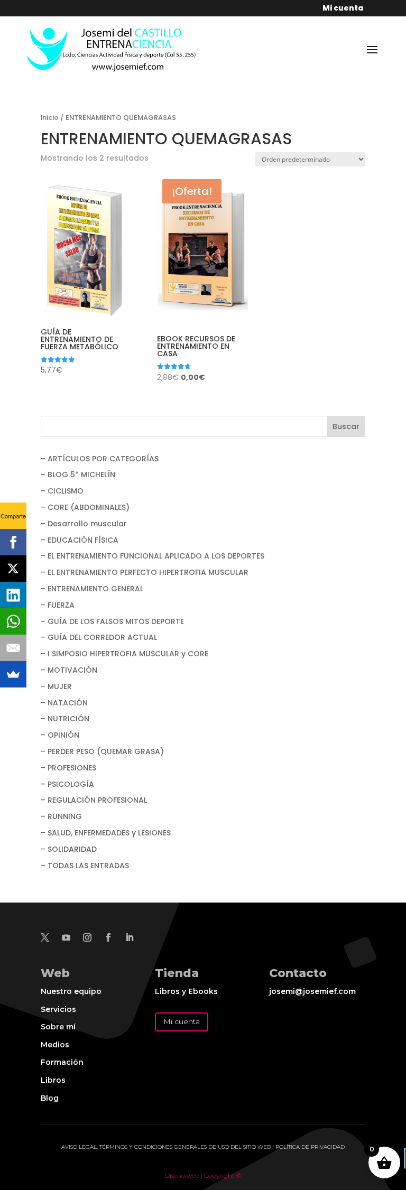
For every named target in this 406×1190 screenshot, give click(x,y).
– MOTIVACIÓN (69, 670)
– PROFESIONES (68, 768)
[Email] (13, 648)
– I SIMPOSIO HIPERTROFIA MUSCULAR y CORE (124, 653)
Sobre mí (58, 1026)
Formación (62, 1062)
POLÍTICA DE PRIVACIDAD (310, 1146)
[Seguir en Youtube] (66, 937)
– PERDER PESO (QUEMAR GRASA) (102, 751)
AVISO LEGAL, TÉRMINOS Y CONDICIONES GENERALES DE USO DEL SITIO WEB (166, 1146)
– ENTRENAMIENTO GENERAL (92, 588)
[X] (13, 568)
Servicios (58, 1009)
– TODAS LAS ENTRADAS (85, 865)
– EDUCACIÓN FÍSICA (79, 540)
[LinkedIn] (13, 595)
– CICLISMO (62, 491)
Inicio (50, 118)
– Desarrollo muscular (84, 523)
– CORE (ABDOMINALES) (85, 507)
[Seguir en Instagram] (87, 937)
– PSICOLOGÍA (67, 784)
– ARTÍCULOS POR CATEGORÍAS (100, 458)
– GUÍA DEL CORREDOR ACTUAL (99, 637)
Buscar (346, 426)
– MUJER (56, 686)
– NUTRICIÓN (65, 718)
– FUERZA (58, 605)
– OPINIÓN (60, 735)
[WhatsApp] (13, 621)
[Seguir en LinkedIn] (129, 937)
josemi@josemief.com (312, 991)
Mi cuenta (181, 1021)
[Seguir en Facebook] (108, 937)
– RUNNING (61, 816)
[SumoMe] (13, 674)
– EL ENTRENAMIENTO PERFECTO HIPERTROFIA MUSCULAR (144, 572)
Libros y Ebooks (186, 991)
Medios (55, 1044)
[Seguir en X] (44, 937)
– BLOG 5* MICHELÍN (78, 474)
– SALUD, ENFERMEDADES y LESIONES (106, 833)
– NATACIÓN (64, 703)
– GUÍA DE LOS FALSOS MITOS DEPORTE (112, 621)
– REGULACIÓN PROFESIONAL (94, 800)
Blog (50, 1098)
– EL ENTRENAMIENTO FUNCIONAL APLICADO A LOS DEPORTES (152, 556)
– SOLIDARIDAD (69, 849)
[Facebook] (13, 542)
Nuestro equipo (71, 991)
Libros (53, 1080)
